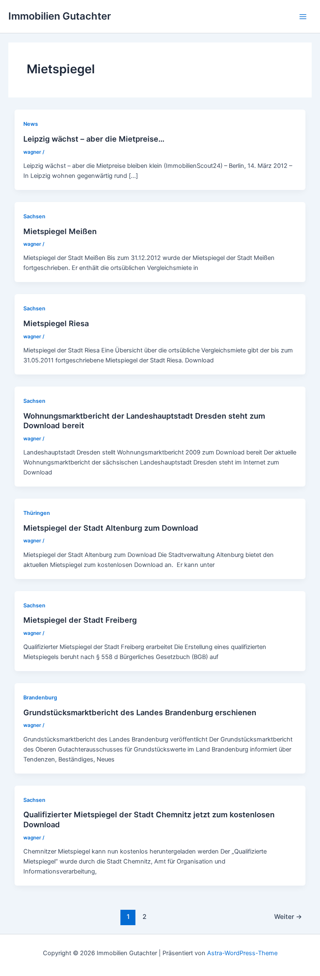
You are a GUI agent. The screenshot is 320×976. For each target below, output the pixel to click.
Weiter (288, 917)
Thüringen (36, 513)
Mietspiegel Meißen (60, 231)
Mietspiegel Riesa (56, 323)
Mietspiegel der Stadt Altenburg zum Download (110, 527)
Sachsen (34, 216)
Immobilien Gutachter (59, 16)
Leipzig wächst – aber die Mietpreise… (94, 138)
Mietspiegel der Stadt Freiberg (80, 619)
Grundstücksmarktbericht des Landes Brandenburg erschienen (139, 712)
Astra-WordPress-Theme (242, 953)
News (30, 124)
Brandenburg (40, 697)
